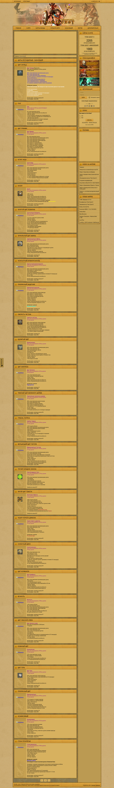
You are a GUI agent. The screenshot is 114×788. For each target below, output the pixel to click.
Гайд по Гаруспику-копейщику (87, 172)
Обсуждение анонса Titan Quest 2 (88, 178)
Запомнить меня (95, 97)
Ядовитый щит (23, 339)
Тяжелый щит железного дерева (30, 393)
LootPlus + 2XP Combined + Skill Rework (89, 222)
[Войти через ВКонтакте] (85, 106)
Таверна (82, 167)
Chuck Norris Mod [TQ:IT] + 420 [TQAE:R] (89, 182)
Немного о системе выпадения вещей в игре (89, 192)
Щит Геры (21, 668)
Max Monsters (83, 214)
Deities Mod (82, 211)
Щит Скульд (22, 65)
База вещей (69, 28)
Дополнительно (93, 28)
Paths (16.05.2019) (84, 206)
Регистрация (26, 1)
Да (82, 115)
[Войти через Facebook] (87, 106)
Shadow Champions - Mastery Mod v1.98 (88, 217)
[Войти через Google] (91, 106)
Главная (18, 28)
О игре (28, 28)
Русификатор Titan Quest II (86, 202)
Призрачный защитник (26, 284)
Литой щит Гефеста (25, 492)
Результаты (85, 122)
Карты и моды (40, 28)
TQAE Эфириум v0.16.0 (85, 199)
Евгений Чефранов (96, 785)
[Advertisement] (45, 42)
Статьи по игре (55, 28)
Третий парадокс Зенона (27, 469)
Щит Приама (22, 128)
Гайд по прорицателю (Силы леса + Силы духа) (88, 188)
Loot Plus (82, 220)
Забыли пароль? (93, 101)
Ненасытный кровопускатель (29, 261)
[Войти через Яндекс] (89, 106)
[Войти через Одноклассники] (94, 106)
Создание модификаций (86, 180)
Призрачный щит (24, 691)
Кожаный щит (23, 646)
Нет (82, 117)
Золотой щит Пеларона (26, 209)
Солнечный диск (24, 544)
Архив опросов (93, 122)
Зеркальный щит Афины (27, 236)
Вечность (21, 596)
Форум (80, 28)
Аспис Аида (22, 160)
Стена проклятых (24, 741)
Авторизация (17, 1)
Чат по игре (1, 362)
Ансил (20, 186)
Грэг (19, 103)
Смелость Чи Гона (24, 314)
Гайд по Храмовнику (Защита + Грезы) (89, 185)
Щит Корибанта (23, 571)
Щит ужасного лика (25, 620)
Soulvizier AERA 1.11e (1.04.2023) (88, 209)
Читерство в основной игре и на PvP (89, 169)
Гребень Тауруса (24, 418)
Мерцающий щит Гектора (27, 444)
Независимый (23, 716)
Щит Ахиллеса (23, 367)
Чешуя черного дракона (27, 518)
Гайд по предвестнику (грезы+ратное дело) (89, 175)
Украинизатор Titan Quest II (86, 204)
